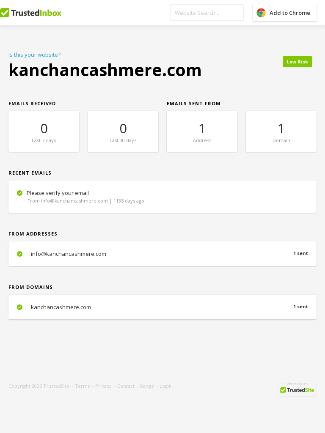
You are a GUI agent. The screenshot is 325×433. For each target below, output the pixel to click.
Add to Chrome (290, 12)
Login (166, 386)
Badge (147, 386)
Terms (82, 386)
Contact (126, 386)
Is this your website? (34, 54)
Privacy (103, 386)
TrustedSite (56, 386)
